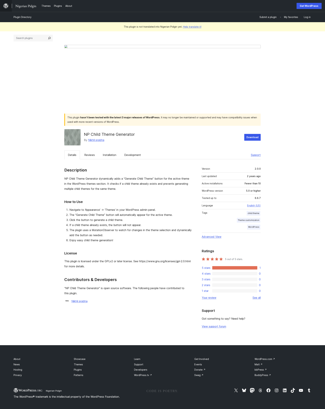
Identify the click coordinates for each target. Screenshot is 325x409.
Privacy (18, 375)
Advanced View (211, 236)
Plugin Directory (22, 17)
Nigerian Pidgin (54, 390)
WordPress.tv (143, 375)
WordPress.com (265, 359)
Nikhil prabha (96, 140)
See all (257, 297)
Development (132, 155)
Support (256, 155)
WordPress (253, 227)
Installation (109, 155)
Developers (140, 369)
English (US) (254, 205)
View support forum (214, 326)
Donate (199, 369)
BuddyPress (263, 375)
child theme (253, 213)
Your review (209, 297)
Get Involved (201, 359)
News (17, 364)
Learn (137, 359)
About (17, 359)
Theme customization (248, 220)
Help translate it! (192, 26)
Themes (78, 364)
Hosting (18, 369)
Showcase (79, 359)
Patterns (78, 375)
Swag (198, 375)
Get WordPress (309, 5)
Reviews (89, 155)
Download (252, 137)
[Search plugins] (49, 38)
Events (198, 364)
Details (72, 155)
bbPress (261, 369)
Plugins (78, 369)
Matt (259, 364)
